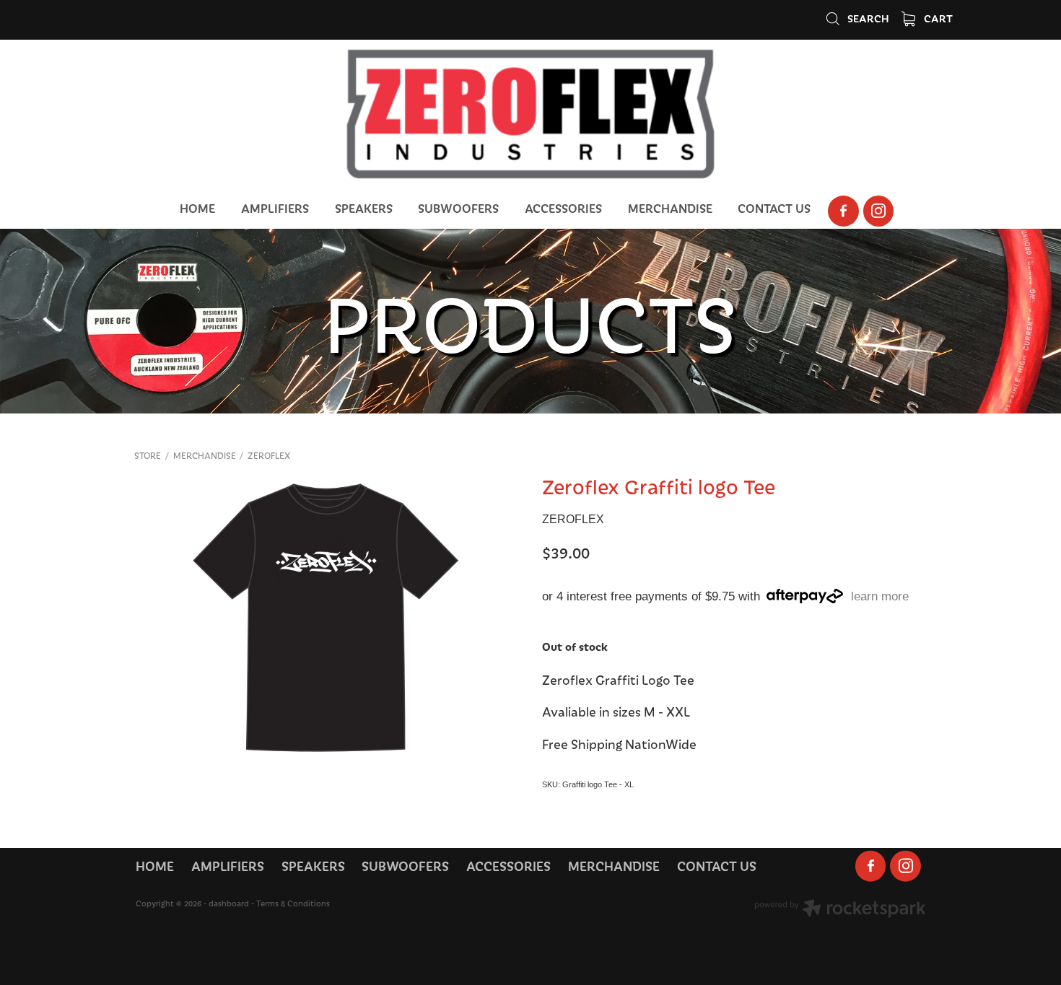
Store (147, 455)
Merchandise (204, 455)
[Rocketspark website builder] (840, 909)
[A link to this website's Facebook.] (843, 211)
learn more (880, 596)
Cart (937, 18)
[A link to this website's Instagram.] (878, 211)
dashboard (229, 903)
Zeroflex (269, 455)
